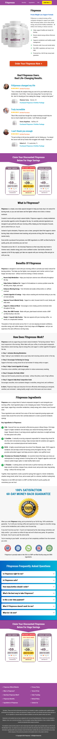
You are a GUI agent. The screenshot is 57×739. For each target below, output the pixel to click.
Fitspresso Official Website (11, 687)
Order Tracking (36, 695)
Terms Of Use (35, 691)
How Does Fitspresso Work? (11, 695)
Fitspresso (10, 2)
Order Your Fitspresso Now (27, 63)
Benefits (24, 2)
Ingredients (32, 2)
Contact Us (35, 703)
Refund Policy (35, 699)
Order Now (46, 2)
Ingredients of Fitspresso (10, 703)
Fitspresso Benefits (9, 699)
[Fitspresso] (12, 181)
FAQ (38, 2)
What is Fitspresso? (9, 691)
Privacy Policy (36, 687)
